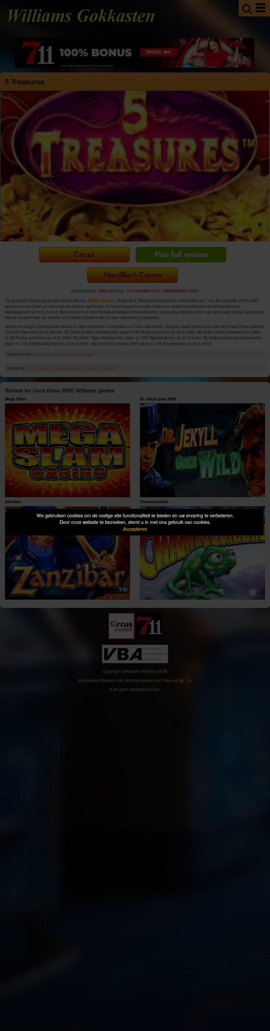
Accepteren (135, 528)
